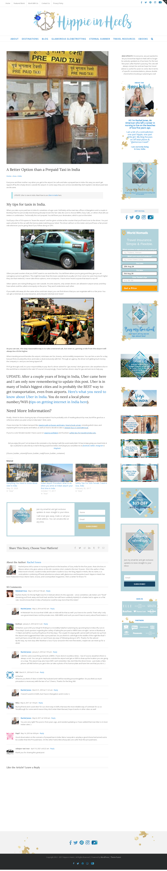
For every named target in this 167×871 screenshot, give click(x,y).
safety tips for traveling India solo (82, 433)
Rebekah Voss (21, 591)
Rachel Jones (34, 562)
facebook (86, 445)
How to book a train (73, 425)
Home (9, 176)
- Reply (47, 591)
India (20, 176)
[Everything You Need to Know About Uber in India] (22, 473)
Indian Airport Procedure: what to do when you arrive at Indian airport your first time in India (57, 486)
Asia (14, 176)
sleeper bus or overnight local (76, 427)
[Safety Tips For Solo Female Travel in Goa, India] (91, 473)
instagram (99, 445)
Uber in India (53, 195)
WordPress (105, 857)
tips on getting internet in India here (58, 402)
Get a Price (130, 288)
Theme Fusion (116, 857)
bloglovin (57, 448)
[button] (152, 38)
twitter (92, 445)
